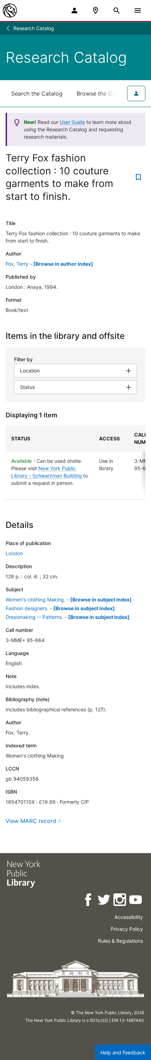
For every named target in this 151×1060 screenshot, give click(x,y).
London (14, 553)
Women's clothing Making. (35, 599)
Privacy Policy (127, 929)
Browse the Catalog (103, 93)
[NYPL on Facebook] (89, 901)
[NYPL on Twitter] (104, 901)
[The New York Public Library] (10, 11)
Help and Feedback (122, 1052)
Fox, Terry (17, 264)
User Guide (72, 122)
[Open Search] (116, 10)
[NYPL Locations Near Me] (95, 10)
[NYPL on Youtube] (136, 901)
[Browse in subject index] (101, 599)
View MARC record (31, 820)
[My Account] (74, 10)
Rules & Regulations (120, 941)
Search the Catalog (37, 93)
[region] (75, 462)
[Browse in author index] (63, 264)
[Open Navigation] (137, 10)
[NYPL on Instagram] (120, 901)
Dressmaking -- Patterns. (34, 617)
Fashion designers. (27, 608)
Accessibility (128, 917)
